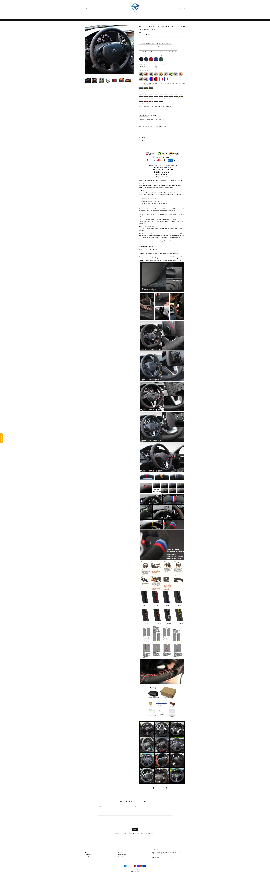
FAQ (141, 16)
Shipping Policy (120, 850)
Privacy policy (120, 857)
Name (99, 806)
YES (141, 109)
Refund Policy (120, 852)
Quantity (142, 137)
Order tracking (88, 854)
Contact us (134, 16)
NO (145, 109)
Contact (86, 852)
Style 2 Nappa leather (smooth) (161, 43)
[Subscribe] (172, 857)
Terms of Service (149, 833)
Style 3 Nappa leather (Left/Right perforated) (153, 46)
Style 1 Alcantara (145, 43)
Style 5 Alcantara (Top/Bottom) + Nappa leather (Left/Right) (158, 51)
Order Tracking (157, 16)
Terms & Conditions (121, 854)
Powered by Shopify (135, 871)
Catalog (116, 16)
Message (100, 814)
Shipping (147, 16)
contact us (141, 260)
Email (137, 806)
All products (87, 857)
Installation (125, 16)
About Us (87, 850)
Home (109, 16)
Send (135, 829)
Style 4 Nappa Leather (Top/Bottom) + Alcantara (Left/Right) (158, 49)
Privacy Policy (140, 833)
